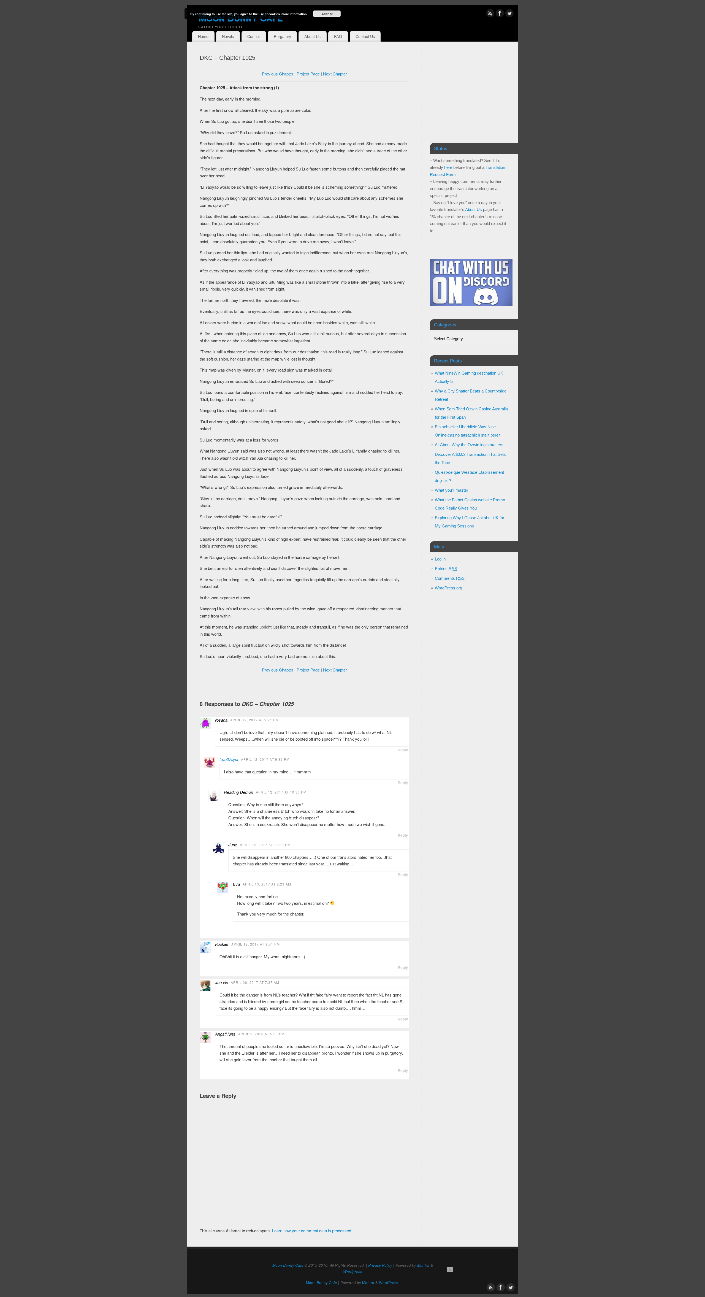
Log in (440, 559)
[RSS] (490, 14)
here (448, 167)
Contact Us (365, 36)
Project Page (308, 74)
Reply (403, 749)
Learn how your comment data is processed (311, 1230)
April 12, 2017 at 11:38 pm (265, 844)
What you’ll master (451, 490)
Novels (228, 36)
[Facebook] (500, 14)
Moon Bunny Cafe (240, 17)
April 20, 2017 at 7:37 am (255, 982)
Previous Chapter (277, 74)
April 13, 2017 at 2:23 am (267, 884)
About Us (312, 36)
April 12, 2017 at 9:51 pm (255, 944)
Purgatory (282, 36)
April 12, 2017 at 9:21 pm (254, 719)
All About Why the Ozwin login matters (469, 444)
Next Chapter (335, 74)
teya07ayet (228, 759)
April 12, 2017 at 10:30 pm (281, 792)
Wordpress (352, 1271)
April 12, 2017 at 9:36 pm (265, 759)
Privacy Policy (380, 1265)
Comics (253, 36)
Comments (450, 578)
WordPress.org (448, 588)
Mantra (423, 1265)
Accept (327, 13)
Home (203, 36)
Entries (446, 568)
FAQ (338, 36)
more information (294, 14)
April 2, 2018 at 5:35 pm (261, 1033)
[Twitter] (509, 14)
